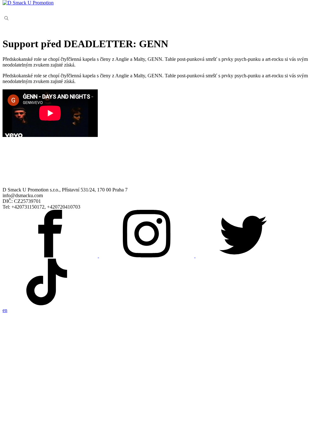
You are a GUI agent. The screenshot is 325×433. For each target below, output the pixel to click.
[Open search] (6, 18)
